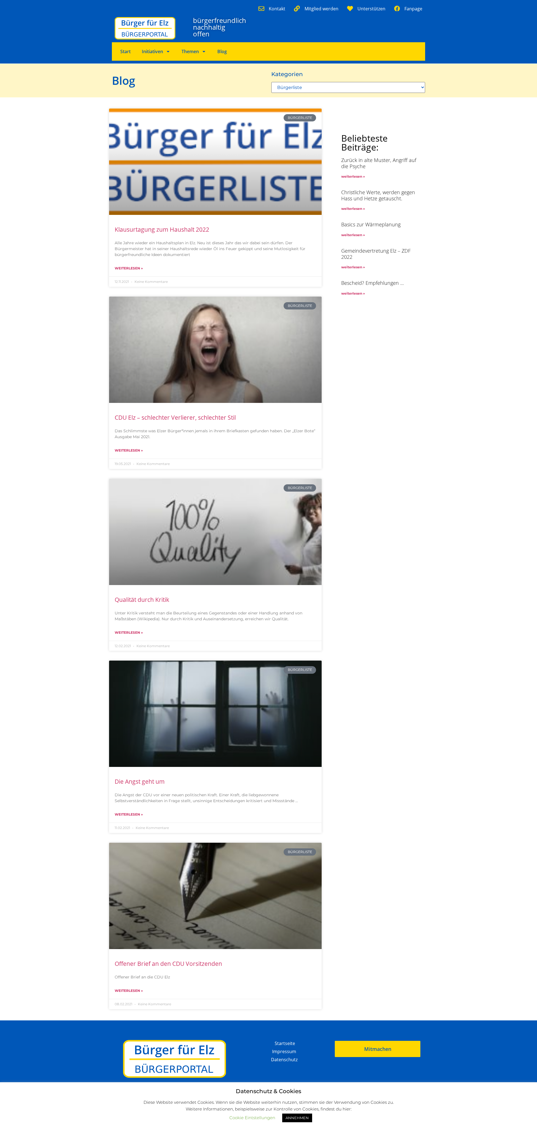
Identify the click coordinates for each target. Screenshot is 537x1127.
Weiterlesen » (129, 268)
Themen (190, 51)
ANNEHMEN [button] (297, 1118)
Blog (222, 51)
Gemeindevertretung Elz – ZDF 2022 (376, 253)
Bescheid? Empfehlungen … (372, 283)
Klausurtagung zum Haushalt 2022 (162, 229)
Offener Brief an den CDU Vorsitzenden (168, 964)
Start (125, 51)
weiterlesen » (353, 176)
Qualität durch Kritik (142, 600)
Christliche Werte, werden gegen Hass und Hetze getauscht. (378, 195)
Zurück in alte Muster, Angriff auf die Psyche (378, 163)
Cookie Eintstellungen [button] (252, 1117)
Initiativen (152, 51)
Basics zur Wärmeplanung (371, 224)
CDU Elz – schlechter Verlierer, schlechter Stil (175, 417)
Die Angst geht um (140, 781)
